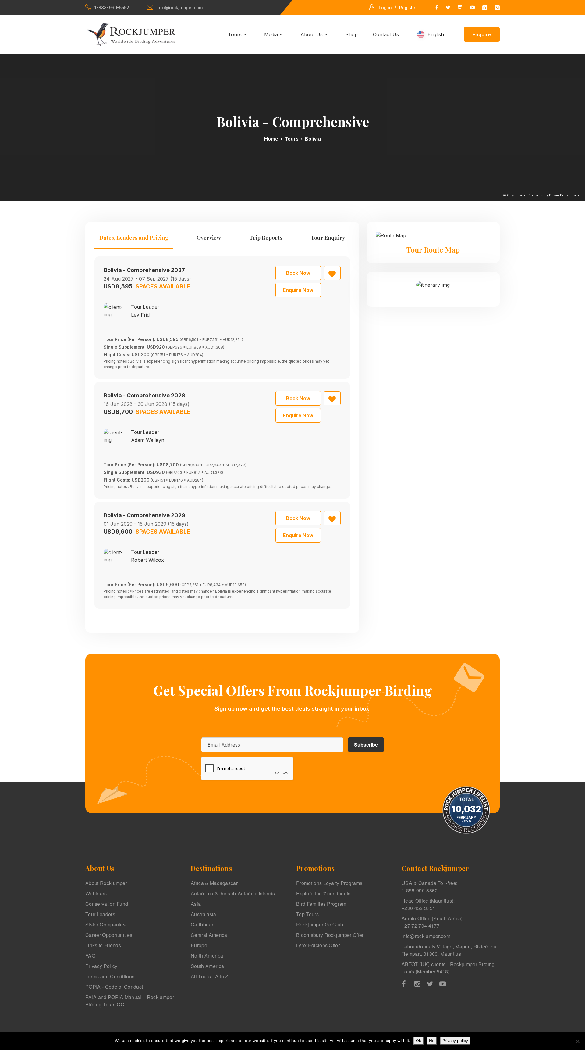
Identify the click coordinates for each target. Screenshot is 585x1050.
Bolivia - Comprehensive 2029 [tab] (144, 515)
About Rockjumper (106, 883)
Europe (199, 945)
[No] (577, 1041)
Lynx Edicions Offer (318, 945)
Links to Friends (103, 945)
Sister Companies (105, 924)
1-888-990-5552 (111, 7)
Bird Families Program (321, 903)
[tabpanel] (222, 432)
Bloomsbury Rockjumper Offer (330, 934)
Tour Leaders (100, 914)
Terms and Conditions (109, 976)
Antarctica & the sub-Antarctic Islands (233, 893)
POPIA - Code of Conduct (114, 986)
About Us (312, 34)
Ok (418, 1040)
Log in (385, 7)
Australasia (203, 914)
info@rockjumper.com (179, 7)
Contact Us (386, 34)
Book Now (298, 273)
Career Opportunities (108, 934)
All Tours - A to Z (210, 976)
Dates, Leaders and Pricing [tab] (133, 237)
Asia (196, 903)
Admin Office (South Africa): (433, 922)
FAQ (90, 955)
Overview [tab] (209, 237)
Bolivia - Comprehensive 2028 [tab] (144, 395)
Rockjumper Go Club (319, 924)
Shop (351, 34)
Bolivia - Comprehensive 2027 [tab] (144, 270)
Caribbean (202, 924)
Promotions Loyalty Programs (329, 883)
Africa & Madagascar (214, 883)
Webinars (96, 893)
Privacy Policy (101, 965)
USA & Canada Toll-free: (429, 887)
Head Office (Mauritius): (428, 904)
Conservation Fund (106, 903)
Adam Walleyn (147, 440)
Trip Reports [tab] (265, 237)
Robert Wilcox (147, 560)
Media (271, 34)
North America (207, 955)
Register (408, 7)
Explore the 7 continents (323, 893)
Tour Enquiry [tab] (328, 237)
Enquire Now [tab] (298, 290)
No (431, 1040)
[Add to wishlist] (332, 273)
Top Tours (307, 914)
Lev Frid (140, 315)
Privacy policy (455, 1040)
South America (207, 965)
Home (271, 139)
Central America (209, 934)
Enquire (482, 34)
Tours (235, 34)
